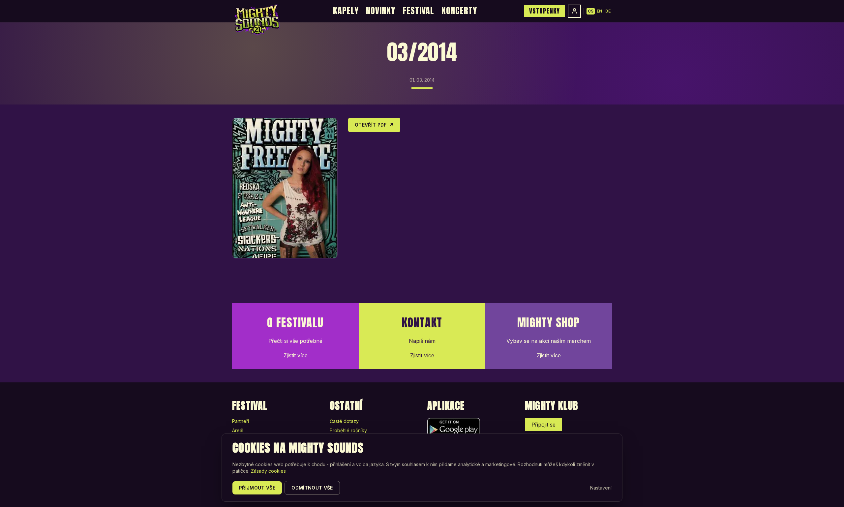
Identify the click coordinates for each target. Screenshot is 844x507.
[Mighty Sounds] (256, 20)
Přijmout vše (257, 488)
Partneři (240, 421)
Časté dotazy (344, 421)
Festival (418, 10)
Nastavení (601, 488)
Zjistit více (296, 355)
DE (608, 11)
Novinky (380, 10)
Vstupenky (544, 10)
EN (599, 11)
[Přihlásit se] (574, 11)
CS (590, 11)
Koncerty (459, 10)
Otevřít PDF (374, 125)
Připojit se (543, 424)
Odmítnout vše (312, 488)
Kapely (346, 10)
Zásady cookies (268, 471)
